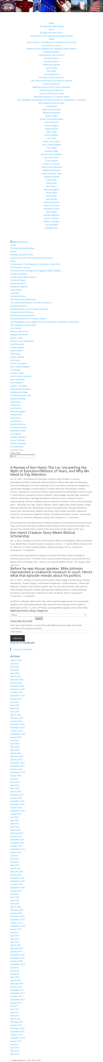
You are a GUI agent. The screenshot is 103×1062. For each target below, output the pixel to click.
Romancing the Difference (51, 90)
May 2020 (14, 900)
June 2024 (14, 743)
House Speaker (41, 586)
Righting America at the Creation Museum (51, 87)
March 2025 (15, 714)
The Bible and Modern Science (65, 514)
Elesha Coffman (52, 135)
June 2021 (14, 858)
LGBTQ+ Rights (58, 504)
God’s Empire (51, 68)
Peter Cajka (52, 132)
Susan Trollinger (51, 218)
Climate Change (29, 583)
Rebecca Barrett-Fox (51, 109)
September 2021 (17, 849)
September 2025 (17, 695)
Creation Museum (36, 544)
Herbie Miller (51, 192)
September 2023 (17, 772)
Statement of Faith (42, 514)
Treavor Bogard (51, 125)
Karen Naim (51, 196)
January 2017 (16, 1025)
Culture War (83, 583)
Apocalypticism (17, 482)
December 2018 (17, 954)
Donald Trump (85, 492)
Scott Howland (51, 160)
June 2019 (14, 935)
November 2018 (17, 958)
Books (51, 39)
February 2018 (16, 983)
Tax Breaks (58, 593)
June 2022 (14, 820)
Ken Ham (31, 504)
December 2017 (17, 990)
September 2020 (17, 887)
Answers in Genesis (71, 479)
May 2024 (14, 746)
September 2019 (17, 926)
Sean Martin (51, 186)
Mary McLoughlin (51, 189)
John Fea (53, 586)
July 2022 (14, 817)
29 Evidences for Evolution (35, 479)
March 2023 (15, 791)
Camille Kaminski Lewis (51, 173)
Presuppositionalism (77, 508)
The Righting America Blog (51, 26)
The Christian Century (51, 45)
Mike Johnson (25, 508)
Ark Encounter (48, 540)
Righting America (62, 589)
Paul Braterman (52, 122)
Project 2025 (15, 511)
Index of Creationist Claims (37, 501)
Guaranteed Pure (51, 74)
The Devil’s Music (51, 58)
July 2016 (14, 1044)
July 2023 (14, 778)
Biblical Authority (32, 482)
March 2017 (15, 1018)
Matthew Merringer (51, 170)
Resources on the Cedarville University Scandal (51, 36)
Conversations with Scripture (51, 55)
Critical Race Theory (39, 492)
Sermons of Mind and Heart (51, 93)
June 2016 (14, 1047)
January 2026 (16, 682)
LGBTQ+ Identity (43, 504)
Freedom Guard (27, 586)
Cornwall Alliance (38, 488)
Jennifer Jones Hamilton (51, 154)
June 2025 (14, 705)
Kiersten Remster (51, 202)
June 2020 (14, 897)
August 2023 (15, 775)
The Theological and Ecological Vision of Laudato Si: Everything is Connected (51, 100)
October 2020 (16, 884)
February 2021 (16, 871)
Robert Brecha (51, 128)
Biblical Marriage (65, 482)
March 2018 (15, 980)
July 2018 (14, 967)
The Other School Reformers (51, 77)
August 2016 (15, 1041)
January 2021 (16, 874)
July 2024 (14, 740)
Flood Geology (59, 495)
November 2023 (17, 766)
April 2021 (14, 865)
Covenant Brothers (51, 52)
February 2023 (16, 794)
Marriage (14, 508)
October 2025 (16, 692)
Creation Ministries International (62, 488)
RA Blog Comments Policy (51, 32)
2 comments (28, 596)
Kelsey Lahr (51, 183)
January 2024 (16, 759)
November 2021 (17, 842)
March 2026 (15, 676)
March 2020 (15, 906)
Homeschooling (17, 501)
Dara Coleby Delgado (51, 144)
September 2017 (17, 999)
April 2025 (14, 711)
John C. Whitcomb (18, 504)
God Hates (51, 71)
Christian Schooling (39, 485)
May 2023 (14, 785)
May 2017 (14, 1012)
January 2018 (16, 986)
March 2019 (15, 945)
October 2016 (16, 1034)
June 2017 (14, 1009)
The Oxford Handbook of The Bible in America (51, 80)
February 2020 (16, 910)
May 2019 (14, 938)
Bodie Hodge (61, 580)
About (51, 29)
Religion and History (45, 511)
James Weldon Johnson (77, 544)
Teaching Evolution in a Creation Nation (51, 96)
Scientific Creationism (77, 511)
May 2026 (14, 670)
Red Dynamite (28, 511)
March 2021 (15, 868)
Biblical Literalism (49, 482)
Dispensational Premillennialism (63, 492)
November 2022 (17, 804)
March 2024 (15, 753)
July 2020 (14, 894)
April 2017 (14, 1015)
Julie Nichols (51, 199)
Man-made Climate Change (78, 504)
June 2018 (14, 970)
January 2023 (16, 798)
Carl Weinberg (51, 224)
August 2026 (15, 660)
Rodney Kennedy (51, 176)
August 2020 (15, 890)
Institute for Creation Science (63, 501)
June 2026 (14, 666)
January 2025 (16, 721)
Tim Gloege (52, 148)
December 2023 (17, 762)
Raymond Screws (51, 208)
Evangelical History (34, 495)
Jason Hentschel (51, 157)
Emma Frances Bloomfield (51, 119)
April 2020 (14, 903)
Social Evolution (28, 593)
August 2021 (15, 852)
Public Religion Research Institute (25, 589)
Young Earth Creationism (54, 517)
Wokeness (37, 517)
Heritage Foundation (41, 498)
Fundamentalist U (52, 61)
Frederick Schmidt (51, 205)
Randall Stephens (51, 215)
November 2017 (17, 993)
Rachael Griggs (51, 151)
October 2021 (16, 846)
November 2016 (17, 1031)
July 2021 (14, 855)
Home (51, 23)
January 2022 (16, 836)
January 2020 (16, 913)
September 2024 (17, 734)
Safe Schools (60, 511)
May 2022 (14, 823)
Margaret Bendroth (51, 112)
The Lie (19, 517)
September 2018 (17, 964)
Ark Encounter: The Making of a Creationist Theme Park (51, 42)
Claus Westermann (18, 544)
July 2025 (14, 702)
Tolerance (27, 517)
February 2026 (16, 679)
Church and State (57, 485)
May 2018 (14, 974)
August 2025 (15, 698)
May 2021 (14, 862)
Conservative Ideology (20, 488)
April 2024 (14, 750)
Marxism (70, 586)
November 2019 (17, 919)
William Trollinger (52, 221)
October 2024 (16, 730)
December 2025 (17, 686)
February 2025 (16, 718)
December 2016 (17, 1028)
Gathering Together (51, 64)
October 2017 (16, 996)
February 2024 (16, 756)
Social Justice (27, 514)
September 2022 (17, 810)
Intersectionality (84, 501)
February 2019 (16, 948)
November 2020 (17, 881)
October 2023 (16, 769)
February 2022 (16, 833)
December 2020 (17, 878)
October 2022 (16, 807)
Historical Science (59, 498)
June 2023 (14, 782)
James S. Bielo (51, 116)
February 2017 (16, 1022)
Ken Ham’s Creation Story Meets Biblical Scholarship (42, 534)
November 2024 (17, 727)
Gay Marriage (73, 495)
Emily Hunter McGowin (51, 167)
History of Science (76, 498)
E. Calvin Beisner (17, 495)
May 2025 (14, 708)
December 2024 (17, 724)
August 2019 (15, 929)
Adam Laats (51, 180)
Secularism (15, 514)
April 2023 (14, 788)
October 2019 (16, 922)
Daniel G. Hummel (51, 164)
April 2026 (14, 673)
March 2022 (15, 830)
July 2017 (14, 1006)
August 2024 (15, 737)
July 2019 (14, 932)
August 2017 (15, 1002)
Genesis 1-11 (60, 544)
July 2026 (14, 663)
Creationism (23, 492)
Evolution (48, 495)
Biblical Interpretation (65, 540)
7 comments (28, 550)
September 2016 (17, 1038)
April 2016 (14, 1054)
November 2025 (17, 689)
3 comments (73, 517)
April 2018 (14, 977)
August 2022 (15, 814)
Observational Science (42, 508)
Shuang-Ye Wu (51, 228)
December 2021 (17, 839)
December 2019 (17, 916)
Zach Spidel (51, 212)
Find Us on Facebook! (22, 642)
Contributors (51, 106)
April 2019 (14, 942)
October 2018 (16, 961)
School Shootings (79, 589)
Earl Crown (51, 138)
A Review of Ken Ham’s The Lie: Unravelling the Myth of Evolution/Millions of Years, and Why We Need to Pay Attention (49, 471)
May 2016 (14, 1050)
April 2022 (14, 826)
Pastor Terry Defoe (51, 141)
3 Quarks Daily (54, 479)
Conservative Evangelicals (77, 485)
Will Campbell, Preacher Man (51, 103)
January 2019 (16, 951)
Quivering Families (51, 84)
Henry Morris (25, 498)
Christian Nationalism (20, 485)
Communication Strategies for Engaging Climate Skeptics (51, 48)
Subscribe (17, 638)
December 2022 (17, 801)
